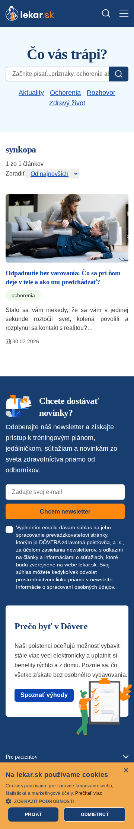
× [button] (125, 770)
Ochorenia (65, 92)
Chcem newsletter (65, 511)
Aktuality (31, 92)
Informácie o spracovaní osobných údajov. (65, 587)
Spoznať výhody (44, 695)
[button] (67, 800)
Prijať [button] (33, 814)
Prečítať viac (88, 793)
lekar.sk (87, 565)
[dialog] (67, 795)
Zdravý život (67, 103)
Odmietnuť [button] (95, 814)
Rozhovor (101, 92)
